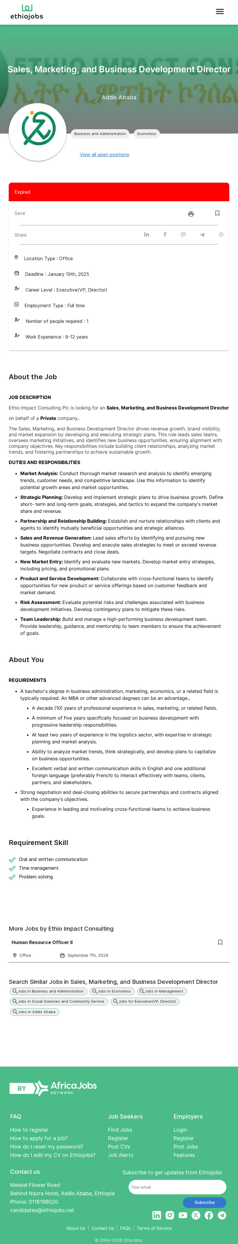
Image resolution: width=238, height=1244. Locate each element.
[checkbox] (217, 213)
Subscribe (204, 1202)
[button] (100, 134)
